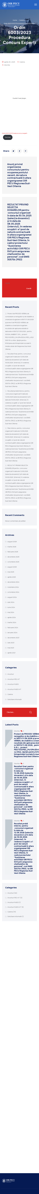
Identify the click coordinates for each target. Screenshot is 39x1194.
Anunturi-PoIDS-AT (14, 689)
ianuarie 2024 (12, 632)
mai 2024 (10, 612)
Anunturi (10, 674)
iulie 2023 (10, 643)
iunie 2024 (11, 607)
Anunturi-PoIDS (13, 684)
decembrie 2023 (13, 638)
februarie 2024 (12, 627)
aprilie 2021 (11, 653)
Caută (7, 283)
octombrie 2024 (13, 592)
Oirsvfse (7, 65)
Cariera (22, 20)
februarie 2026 (12, 552)
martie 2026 (11, 547)
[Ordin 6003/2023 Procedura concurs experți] (13, 151)
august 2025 (12, 567)
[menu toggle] (35, 4)
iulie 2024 (10, 602)
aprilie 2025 (11, 577)
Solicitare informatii (14, 699)
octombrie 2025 (13, 562)
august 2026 (12, 541)
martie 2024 (11, 622)
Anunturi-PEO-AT (13, 679)
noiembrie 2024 (13, 587)
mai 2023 (10, 648)
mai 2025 (10, 572)
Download (8, 137)
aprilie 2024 (11, 617)
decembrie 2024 (13, 582)
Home (15, 20)
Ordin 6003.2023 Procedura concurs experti (14, 133)
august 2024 (12, 597)
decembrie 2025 (13, 557)
